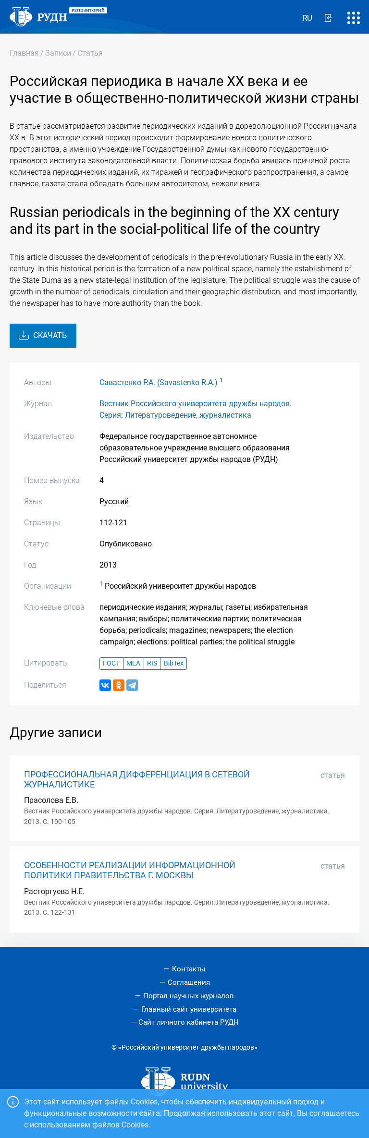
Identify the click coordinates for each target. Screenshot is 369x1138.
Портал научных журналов (188, 996)
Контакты (189, 969)
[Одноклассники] (118, 685)
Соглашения (189, 982)
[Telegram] (132, 685)
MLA (133, 663)
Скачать (49, 335)
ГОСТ (111, 663)
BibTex (174, 663)
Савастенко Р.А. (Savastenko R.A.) (158, 382)
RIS (152, 663)
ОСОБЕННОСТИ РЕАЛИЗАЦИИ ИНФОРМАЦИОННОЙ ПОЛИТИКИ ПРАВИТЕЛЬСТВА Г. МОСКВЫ (129, 870)
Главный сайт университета (188, 1009)
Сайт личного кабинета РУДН (188, 1022)
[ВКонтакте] (105, 685)
